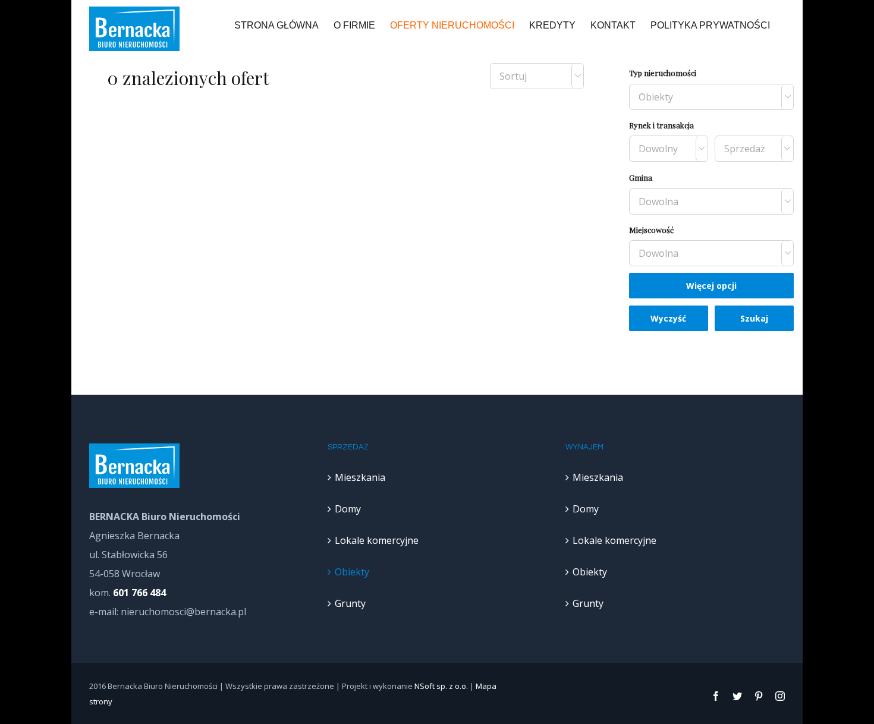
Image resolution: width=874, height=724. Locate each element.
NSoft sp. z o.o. (441, 686)
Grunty (350, 603)
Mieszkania (360, 477)
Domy (348, 508)
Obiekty (352, 571)
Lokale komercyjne (377, 540)
